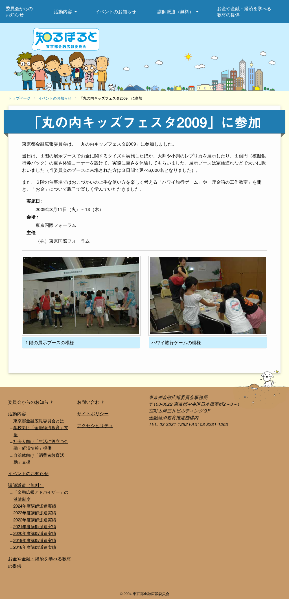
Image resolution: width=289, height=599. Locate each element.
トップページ (19, 98)
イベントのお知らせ (54, 98)
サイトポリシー (93, 413)
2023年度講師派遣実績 (34, 512)
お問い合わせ (90, 402)
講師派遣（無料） (26, 485)
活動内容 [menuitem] (63, 11)
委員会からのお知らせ (30, 402)
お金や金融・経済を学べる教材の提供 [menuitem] (244, 11)
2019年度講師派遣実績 (34, 540)
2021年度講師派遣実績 (34, 526)
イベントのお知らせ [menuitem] (115, 11)
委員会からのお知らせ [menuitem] (19, 11)
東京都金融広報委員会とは (38, 421)
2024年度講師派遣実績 (34, 506)
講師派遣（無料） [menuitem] (175, 11)
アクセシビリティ (95, 425)
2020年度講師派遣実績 (34, 533)
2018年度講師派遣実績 (34, 547)
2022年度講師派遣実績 (34, 520)
